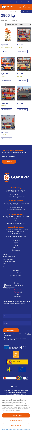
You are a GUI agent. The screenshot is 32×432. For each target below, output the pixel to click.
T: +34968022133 (16, 233)
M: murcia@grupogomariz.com (16, 197)
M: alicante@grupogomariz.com (16, 223)
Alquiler (16, 242)
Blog (4, 266)
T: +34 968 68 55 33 (16, 194)
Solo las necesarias (16, 420)
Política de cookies (7, 429)
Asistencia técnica (8, 259)
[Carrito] (20, 6)
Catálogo (5, 264)
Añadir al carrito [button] (22, 51)
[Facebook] (12, 386)
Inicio (2, 11)
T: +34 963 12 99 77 (16, 207)
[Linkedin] (16, 386)
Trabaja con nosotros (9, 256)
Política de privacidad (18, 429)
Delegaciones (16, 250)
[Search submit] (29, 2)
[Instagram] (20, 386)
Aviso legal (27, 429)
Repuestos (16, 247)
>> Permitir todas (16, 415)
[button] (29, 7)
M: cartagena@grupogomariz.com (16, 236)
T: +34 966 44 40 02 (16, 221)
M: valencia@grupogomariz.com (16, 209)
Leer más (4, 51)
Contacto (5, 254)
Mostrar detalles (16, 425)
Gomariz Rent (16, 240)
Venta (16, 245)
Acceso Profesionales (9, 261)
